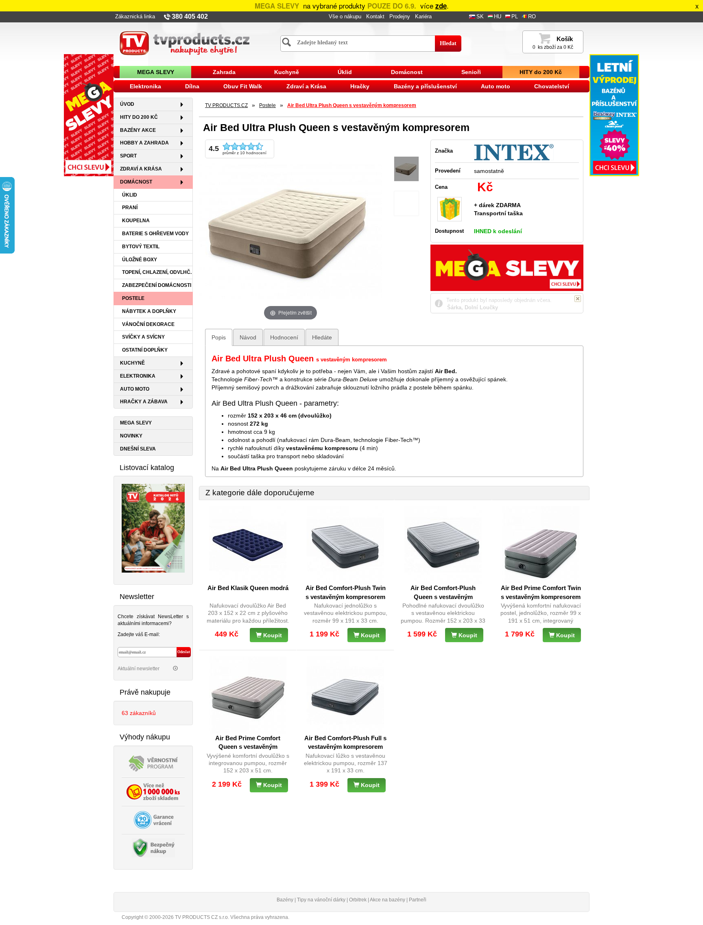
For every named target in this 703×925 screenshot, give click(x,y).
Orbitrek (358, 900)
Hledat (448, 43)
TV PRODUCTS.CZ (226, 105)
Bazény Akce (138, 130)
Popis (219, 337)
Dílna (192, 86)
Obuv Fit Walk (242, 86)
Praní (130, 207)
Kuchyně (286, 72)
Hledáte (322, 337)
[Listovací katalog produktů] (153, 528)
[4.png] (406, 203)
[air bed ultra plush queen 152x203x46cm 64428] (406, 169)
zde (441, 6)
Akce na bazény (387, 900)
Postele (133, 298)
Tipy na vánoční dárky (321, 900)
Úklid (345, 72)
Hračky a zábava (144, 402)
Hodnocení (284, 337)
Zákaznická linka (135, 17)
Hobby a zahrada (144, 143)
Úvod (127, 104)
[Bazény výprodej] (614, 115)
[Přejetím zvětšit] (290, 230)
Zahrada (224, 72)
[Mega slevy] (89, 115)
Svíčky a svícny (143, 337)
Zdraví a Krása (306, 86)
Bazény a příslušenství (425, 86)
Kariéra (423, 17)
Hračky (359, 86)
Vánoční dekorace (148, 324)
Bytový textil (140, 246)
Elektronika (145, 86)
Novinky (131, 436)
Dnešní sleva (138, 449)
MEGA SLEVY (155, 72)
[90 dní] (153, 819)
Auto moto (495, 86)
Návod (248, 337)
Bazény (285, 900)
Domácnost (407, 72)
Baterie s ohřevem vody (155, 233)
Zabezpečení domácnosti (156, 285)
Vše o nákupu (345, 17)
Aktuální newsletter (139, 668)
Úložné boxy (139, 259)
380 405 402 (190, 16)
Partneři (417, 900)
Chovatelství (551, 86)
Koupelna (136, 220)
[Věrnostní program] (153, 762)
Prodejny (399, 17)
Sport (128, 156)
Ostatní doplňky (145, 350)
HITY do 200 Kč (541, 72)
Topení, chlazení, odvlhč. (157, 272)
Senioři (471, 72)
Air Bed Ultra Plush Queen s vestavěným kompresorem (351, 105)
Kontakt (375, 17)
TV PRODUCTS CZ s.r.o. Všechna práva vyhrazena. (232, 917)
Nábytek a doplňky (149, 311)
